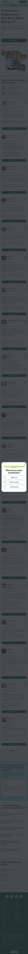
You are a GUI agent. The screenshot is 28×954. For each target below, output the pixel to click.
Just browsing (14, 487)
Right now (14, 477)
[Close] (25, 464)
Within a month (14, 482)
